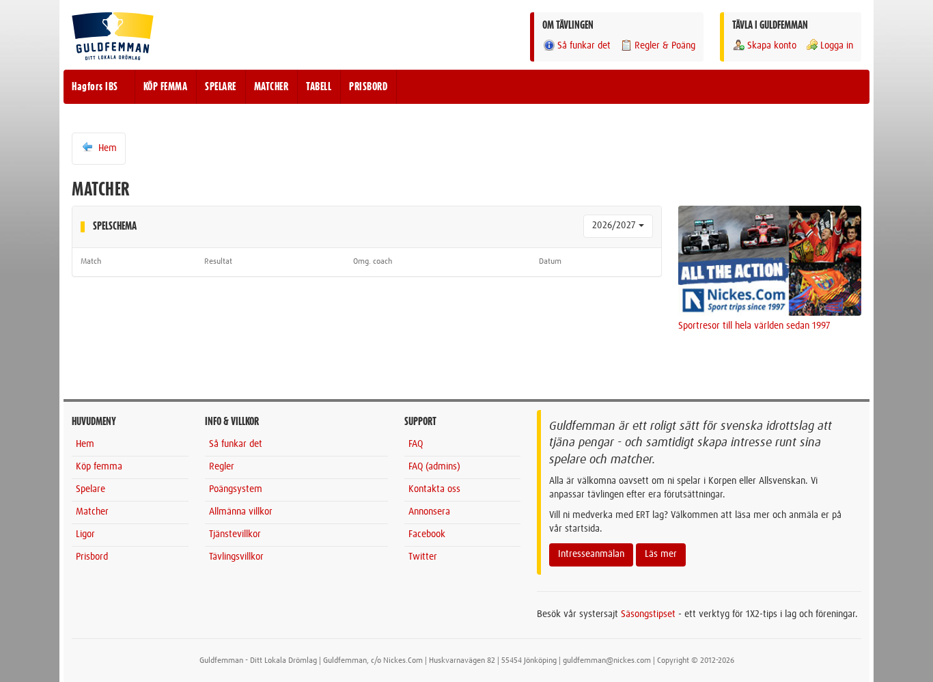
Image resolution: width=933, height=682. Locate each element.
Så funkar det (584, 46)
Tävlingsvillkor (236, 557)
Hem (106, 148)
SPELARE (220, 87)
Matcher (92, 512)
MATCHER (271, 87)
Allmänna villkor (241, 512)
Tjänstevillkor (235, 534)
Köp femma (99, 467)
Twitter (422, 557)
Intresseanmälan (591, 554)
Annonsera (429, 512)
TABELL (318, 87)
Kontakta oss (434, 489)
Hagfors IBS (95, 87)
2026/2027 (615, 225)
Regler (221, 467)
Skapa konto (771, 46)
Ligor (85, 534)
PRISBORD (368, 87)
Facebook (426, 534)
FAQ (415, 444)
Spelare (90, 489)
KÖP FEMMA (165, 87)
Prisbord (92, 557)
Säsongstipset (648, 614)
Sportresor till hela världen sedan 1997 (754, 326)
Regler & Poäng (665, 46)
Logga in (836, 46)
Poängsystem (235, 489)
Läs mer (661, 554)
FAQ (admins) (434, 467)
